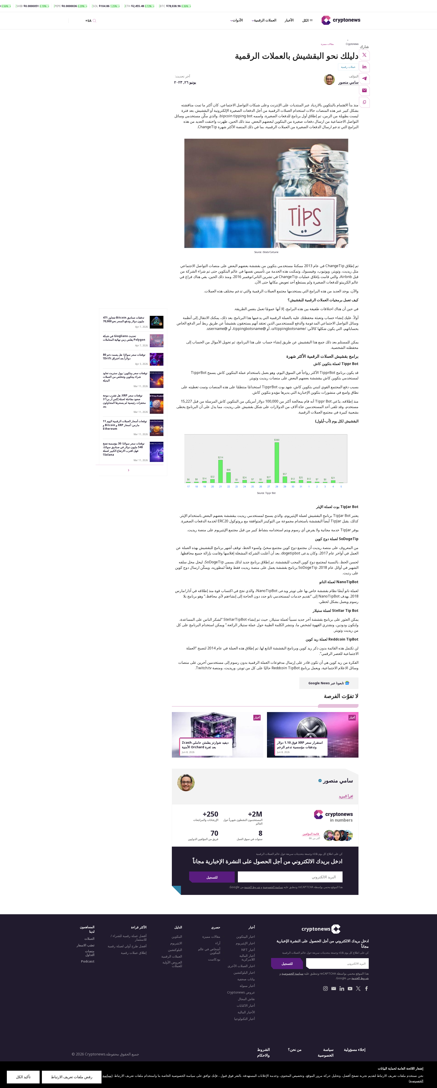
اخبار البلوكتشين (244, 972)
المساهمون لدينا (87, 929)
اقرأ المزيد (346, 796)
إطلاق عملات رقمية (134, 953)
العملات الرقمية (265, 20)
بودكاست (214, 959)
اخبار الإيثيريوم (245, 943)
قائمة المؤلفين (311, 834)
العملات (89, 938)
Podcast (87, 961)
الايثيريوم (176, 943)
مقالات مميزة (327, 44)
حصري (215, 927)
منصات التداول (89, 953)
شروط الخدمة (252, 887)
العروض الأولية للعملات (172, 964)
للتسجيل (212, 877)
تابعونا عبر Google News (326, 683)
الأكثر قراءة (139, 927)
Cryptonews (352, 44)
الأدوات (238, 20)
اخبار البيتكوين (245, 936)
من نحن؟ (295, 1049)
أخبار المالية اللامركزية (247, 957)
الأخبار (289, 20)
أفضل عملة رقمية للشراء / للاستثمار (129, 937)
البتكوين (177, 936)
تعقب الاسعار (85, 945)
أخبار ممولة (247, 986)
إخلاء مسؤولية (354, 1049)
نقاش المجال (246, 999)
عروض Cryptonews (241, 992)
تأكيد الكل (23, 1076)
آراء (217, 943)
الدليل (178, 927)
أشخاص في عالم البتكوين (209, 951)
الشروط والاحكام (263, 1052)
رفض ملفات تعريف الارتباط (71, 1076)
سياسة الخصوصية (273, 887)
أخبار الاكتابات (246, 1005)
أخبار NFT (248, 950)
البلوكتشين (175, 950)
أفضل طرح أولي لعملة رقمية (127, 946)
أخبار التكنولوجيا (244, 1019)
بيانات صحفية (246, 979)
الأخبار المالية (246, 1012)
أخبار (252, 927)
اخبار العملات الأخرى (241, 966)
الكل (305, 20)
